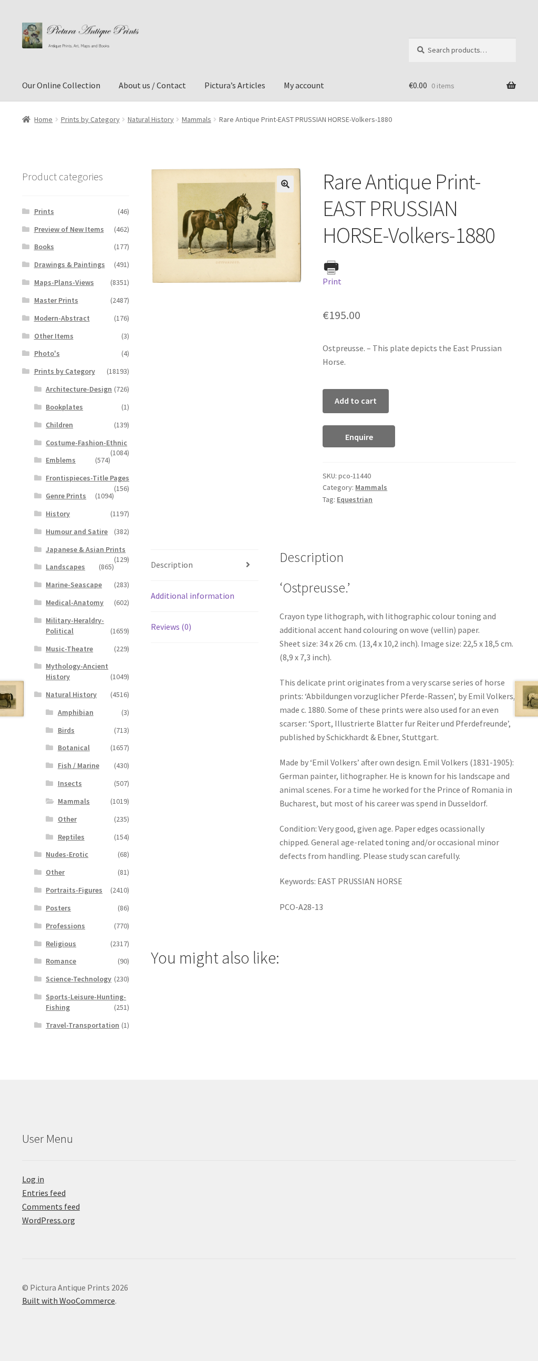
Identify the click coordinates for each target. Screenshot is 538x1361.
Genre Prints (66, 495)
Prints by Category (90, 119)
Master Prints (56, 300)
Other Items (54, 336)
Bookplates (64, 407)
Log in (33, 1179)
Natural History (151, 119)
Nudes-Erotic (67, 854)
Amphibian (76, 712)
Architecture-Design (79, 389)
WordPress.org (48, 1220)
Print (332, 281)
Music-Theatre (69, 648)
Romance (61, 961)
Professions (65, 925)
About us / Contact (152, 85)
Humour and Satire (77, 531)
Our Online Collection (61, 85)
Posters (58, 908)
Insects (70, 783)
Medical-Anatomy (75, 602)
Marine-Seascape (74, 584)
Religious (61, 943)
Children (59, 424)
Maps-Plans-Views (64, 282)
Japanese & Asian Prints (86, 549)
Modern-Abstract (62, 318)
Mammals (196, 119)
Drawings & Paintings (69, 264)
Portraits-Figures (74, 890)
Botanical (74, 747)
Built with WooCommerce (68, 1300)
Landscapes (65, 566)
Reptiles (71, 837)
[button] (285, 184)
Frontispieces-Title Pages (87, 478)
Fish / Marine (78, 765)
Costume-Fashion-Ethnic (86, 442)
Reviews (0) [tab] (171, 626)
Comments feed (51, 1206)
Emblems (61, 460)
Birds (66, 730)
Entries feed (44, 1193)
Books (44, 246)
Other (67, 819)
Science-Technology (78, 979)
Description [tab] (172, 564)
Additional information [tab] (192, 595)
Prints (44, 211)
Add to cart (356, 400)
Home (43, 119)
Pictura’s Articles (234, 85)
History (58, 513)
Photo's (47, 353)
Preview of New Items (69, 229)
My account (304, 85)
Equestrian (355, 499)
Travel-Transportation (82, 1025)
